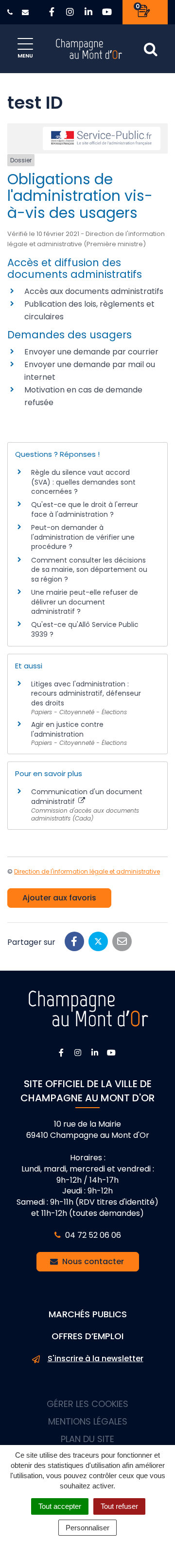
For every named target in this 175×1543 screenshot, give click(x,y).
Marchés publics (88, 1314)
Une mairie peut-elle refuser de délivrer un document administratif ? (84, 601)
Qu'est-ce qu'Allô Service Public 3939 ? (85, 629)
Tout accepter (59, 1506)
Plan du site (87, 1439)
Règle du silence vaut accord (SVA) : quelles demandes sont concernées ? (83, 482)
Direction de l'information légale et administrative (87, 871)
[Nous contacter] (26, 12)
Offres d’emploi (87, 1336)
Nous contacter (92, 1261)
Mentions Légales (87, 1421)
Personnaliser (87, 1527)
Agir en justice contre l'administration (67, 729)
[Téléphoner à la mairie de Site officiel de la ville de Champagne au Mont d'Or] (11, 12)
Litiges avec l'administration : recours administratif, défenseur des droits (86, 693)
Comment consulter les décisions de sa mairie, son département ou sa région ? (89, 569)
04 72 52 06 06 (92, 1235)
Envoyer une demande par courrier (91, 351)
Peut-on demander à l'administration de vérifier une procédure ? (83, 537)
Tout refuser (119, 1506)
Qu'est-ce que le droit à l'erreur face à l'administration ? (84, 509)
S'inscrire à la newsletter (95, 1358)
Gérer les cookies (87, 1404)
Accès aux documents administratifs (93, 291)
